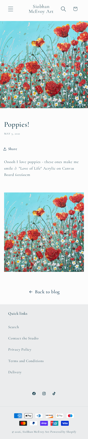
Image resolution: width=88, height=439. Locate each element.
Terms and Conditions (26, 361)
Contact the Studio (23, 338)
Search (13, 327)
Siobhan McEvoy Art (36, 431)
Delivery (15, 372)
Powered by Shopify (63, 431)
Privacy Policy (20, 349)
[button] (10, 9)
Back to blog (47, 292)
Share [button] (12, 149)
